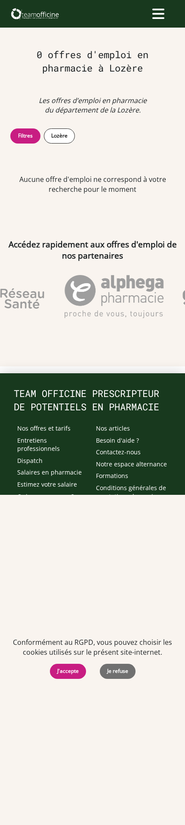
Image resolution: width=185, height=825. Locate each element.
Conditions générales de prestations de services (131, 492)
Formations (112, 476)
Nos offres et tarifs (44, 428)
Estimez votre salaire (47, 484)
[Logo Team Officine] (34, 14)
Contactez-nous (118, 452)
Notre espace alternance (131, 464)
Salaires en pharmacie (49, 472)
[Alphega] (113, 296)
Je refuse (117, 671)
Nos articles (113, 428)
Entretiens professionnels (38, 444)
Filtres (25, 135)
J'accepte (68, 671)
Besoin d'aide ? (117, 440)
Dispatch (30, 460)
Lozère (59, 135)
